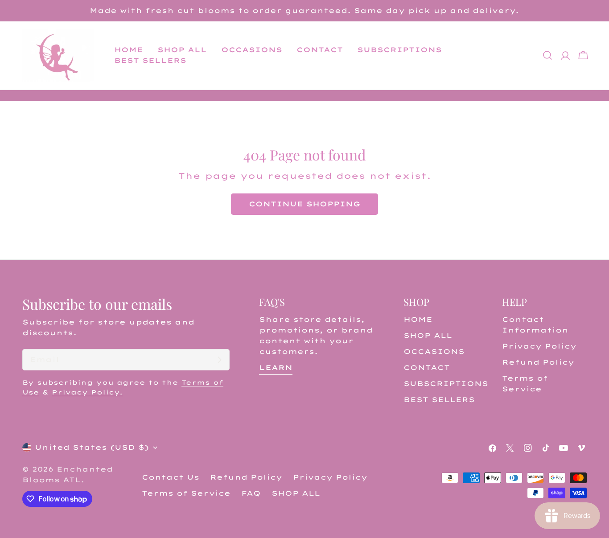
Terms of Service (186, 493)
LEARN (275, 367)
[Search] (547, 55)
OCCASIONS (434, 351)
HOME (417, 319)
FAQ (251, 493)
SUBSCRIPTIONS (445, 383)
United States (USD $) (92, 447)
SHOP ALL (427, 335)
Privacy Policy (539, 346)
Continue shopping (304, 204)
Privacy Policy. (87, 392)
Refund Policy (538, 362)
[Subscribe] (219, 359)
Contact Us (170, 477)
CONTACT (426, 367)
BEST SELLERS (439, 399)
